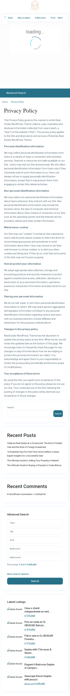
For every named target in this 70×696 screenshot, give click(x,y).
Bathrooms (15, 557)
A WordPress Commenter (19, 494)
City (11, 531)
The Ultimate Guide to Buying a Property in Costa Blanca (34, 465)
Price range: (13, 564)
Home (5, 102)
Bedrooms (15, 548)
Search (10, 407)
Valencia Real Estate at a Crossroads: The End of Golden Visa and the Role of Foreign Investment (34, 445)
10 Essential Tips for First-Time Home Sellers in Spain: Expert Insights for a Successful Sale (33, 454)
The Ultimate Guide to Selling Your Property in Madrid (33, 460)
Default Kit (41, 494)
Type (12, 523)
